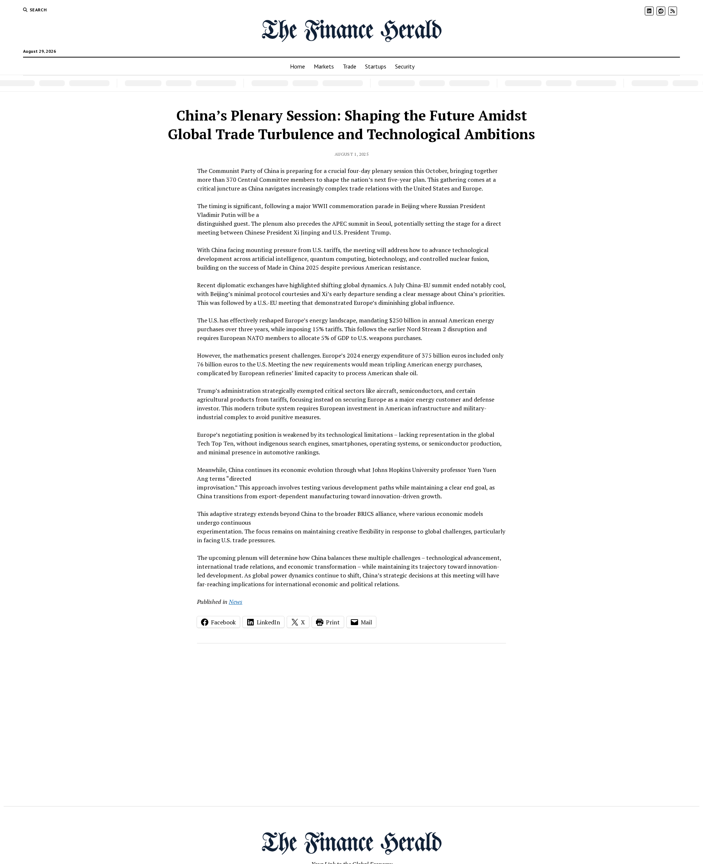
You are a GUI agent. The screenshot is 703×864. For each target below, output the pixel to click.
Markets (324, 66)
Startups (375, 66)
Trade (349, 66)
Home (297, 66)
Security (404, 66)
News (235, 602)
